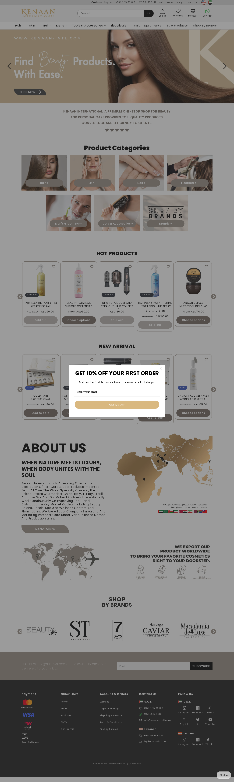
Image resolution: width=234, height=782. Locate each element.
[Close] (161, 368)
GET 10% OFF (117, 404)
